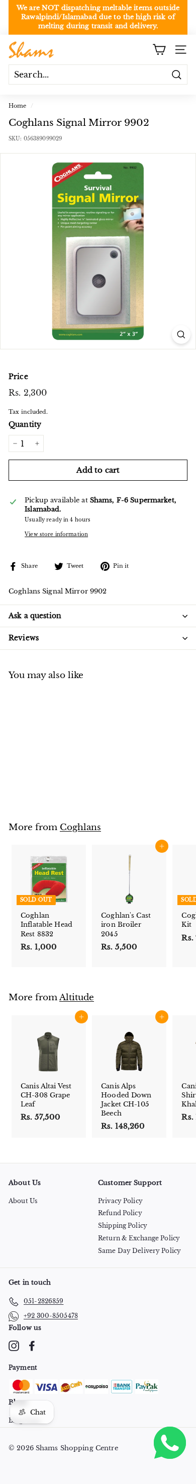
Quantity (25, 424)
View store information (56, 534)
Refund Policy (120, 1213)
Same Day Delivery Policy (139, 1250)
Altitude (76, 997)
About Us (23, 1201)
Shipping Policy (122, 1225)
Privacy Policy (120, 1201)
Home (18, 105)
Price (18, 376)
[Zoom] (181, 334)
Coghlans (80, 827)
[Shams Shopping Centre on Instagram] (14, 1346)
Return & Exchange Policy (139, 1238)
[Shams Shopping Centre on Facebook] (32, 1346)
